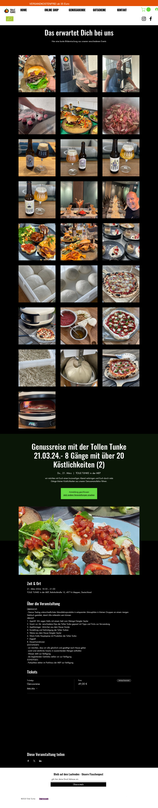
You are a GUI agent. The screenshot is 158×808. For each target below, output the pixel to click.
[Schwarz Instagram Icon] (144, 19)
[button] (146, 9)
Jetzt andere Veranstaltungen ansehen (79, 495)
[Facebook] (126, 798)
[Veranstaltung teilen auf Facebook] (28, 761)
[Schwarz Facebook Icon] (150, 19)
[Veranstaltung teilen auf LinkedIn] (40, 761)
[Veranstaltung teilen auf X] (34, 761)
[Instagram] (133, 798)
